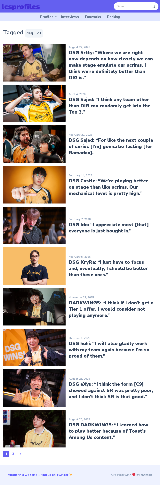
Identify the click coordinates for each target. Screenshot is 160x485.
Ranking (113, 16)
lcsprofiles (21, 6)
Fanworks (93, 16)
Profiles (46, 16)
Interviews (70, 16)
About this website (22, 475)
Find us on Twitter (54, 475)
